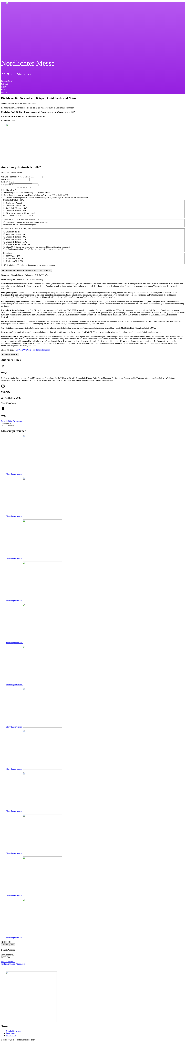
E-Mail (4, 182)
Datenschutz (11, 1035)
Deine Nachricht (8, 190)
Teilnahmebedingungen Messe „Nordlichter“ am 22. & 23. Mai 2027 (26, 270)
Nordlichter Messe (13, 1031)
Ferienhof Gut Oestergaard (11, 421)
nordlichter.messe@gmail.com (13, 964)
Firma (3, 179)
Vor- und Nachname (10, 177)
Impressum (10, 1033)
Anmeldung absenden (10, 354)
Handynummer (8, 185)
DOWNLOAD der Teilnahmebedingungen (33, 350)
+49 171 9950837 (8, 962)
